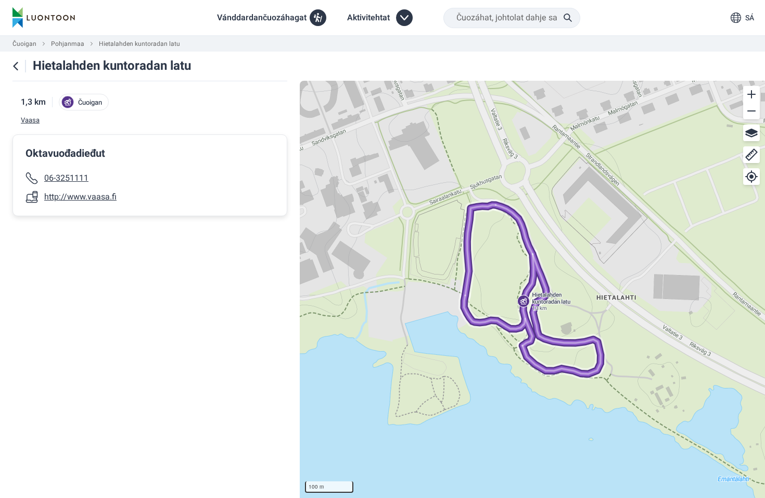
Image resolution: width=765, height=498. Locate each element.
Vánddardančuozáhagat (262, 17)
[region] (532, 289)
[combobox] (511, 18)
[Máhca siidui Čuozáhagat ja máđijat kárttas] (15, 66)
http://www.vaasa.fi (80, 197)
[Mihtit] (751, 154)
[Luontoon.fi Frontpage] (43, 17)
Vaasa (30, 120)
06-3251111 (66, 178)
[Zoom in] (751, 94)
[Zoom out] (751, 111)
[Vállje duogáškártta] (751, 132)
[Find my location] (751, 176)
